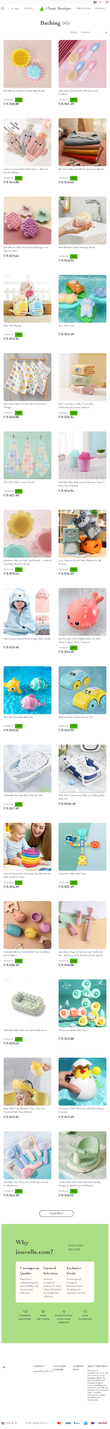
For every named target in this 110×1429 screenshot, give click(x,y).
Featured (100, 8)
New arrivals (84, 8)
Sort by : (74, 32)
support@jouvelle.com (43, 1371)
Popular (28, 8)
